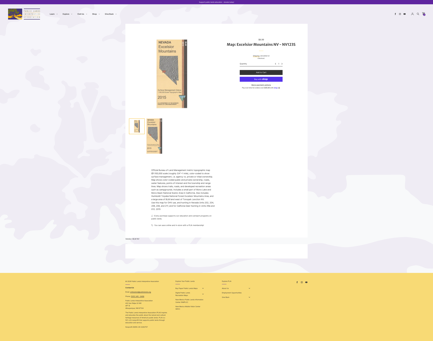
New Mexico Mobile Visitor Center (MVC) (187, 307)
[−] (275, 63)
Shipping (256, 56)
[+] (282, 63)
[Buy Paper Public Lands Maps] (203, 288)
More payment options (261, 85)
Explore (66, 14)
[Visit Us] (86, 14)
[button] (423, 14)
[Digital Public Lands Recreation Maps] (203, 294)
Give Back (109, 14)
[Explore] (71, 14)
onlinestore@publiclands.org (140, 292)
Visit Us (80, 14)
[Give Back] (116, 14)
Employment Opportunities (232, 293)
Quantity (243, 64)
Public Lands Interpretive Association (145, 281)
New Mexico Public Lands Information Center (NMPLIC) (189, 301)
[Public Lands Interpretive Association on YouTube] (404, 14)
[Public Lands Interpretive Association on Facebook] (395, 14)
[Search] (418, 14)
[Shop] (99, 14)
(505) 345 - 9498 (137, 296)
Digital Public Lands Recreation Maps (182, 294)
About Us (225, 288)
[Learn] (57, 14)
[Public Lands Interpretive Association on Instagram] (400, 14)
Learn (52, 14)
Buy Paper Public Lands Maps (186, 288)
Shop (94, 14)
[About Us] (249, 288)
